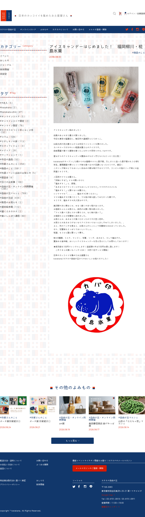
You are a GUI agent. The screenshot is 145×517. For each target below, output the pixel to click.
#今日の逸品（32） (10, 159)
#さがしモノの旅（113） (13, 141)
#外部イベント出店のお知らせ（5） (18, 173)
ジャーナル (5, 65)
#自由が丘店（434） (11, 198)
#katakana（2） (9, 107)
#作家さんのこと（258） (13, 164)
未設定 (3, 74)
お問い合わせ (78, 30)
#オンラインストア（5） (13, 116)
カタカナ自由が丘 (8, 30)
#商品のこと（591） (11, 168)
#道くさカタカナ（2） (11, 211)
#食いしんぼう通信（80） (13, 216)
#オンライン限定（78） (12, 125)
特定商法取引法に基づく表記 (13, 481)
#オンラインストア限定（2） (15, 121)
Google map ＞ (108, 495)
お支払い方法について (10, 465)
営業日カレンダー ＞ (111, 507)
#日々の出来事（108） (12, 182)
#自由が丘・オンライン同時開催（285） (16, 187)
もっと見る (71, 441)
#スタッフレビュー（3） (13, 146)
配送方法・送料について (11, 461)
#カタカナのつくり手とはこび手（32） (16, 131)
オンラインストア (28, 30)
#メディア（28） (9, 150)
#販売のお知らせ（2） (11, 202)
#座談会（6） (7, 177)
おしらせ (4, 60)
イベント (4, 56)
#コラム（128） (8, 137)
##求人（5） (7, 103)
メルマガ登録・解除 (97, 30)
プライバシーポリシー (10, 485)
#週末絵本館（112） (11, 207)
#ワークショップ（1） (11, 155)
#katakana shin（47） (12, 112)
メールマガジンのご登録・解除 (89, 468)
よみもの (44, 30)
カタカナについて (60, 30)
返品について (6, 469)
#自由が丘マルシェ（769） (14, 193)
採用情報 (4, 69)
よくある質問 (42, 465)
